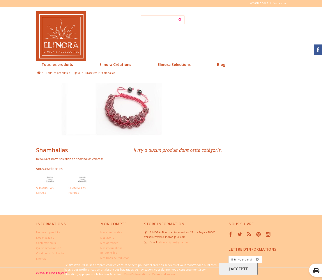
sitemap (41, 258)
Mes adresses (109, 243)
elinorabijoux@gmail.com (174, 242)
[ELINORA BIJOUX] (77, 36)
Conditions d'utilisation (50, 253)
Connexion (279, 3)
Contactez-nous (258, 3)
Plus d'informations (137, 274)
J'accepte (238, 268)
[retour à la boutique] (38, 73)
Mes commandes (111, 232)
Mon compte (113, 223)
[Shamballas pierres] (83, 179)
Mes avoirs (107, 237)
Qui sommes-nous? (48, 248)
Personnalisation (163, 274)
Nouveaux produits (48, 232)
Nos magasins (45, 237)
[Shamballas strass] (50, 179)
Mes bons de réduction (114, 258)
